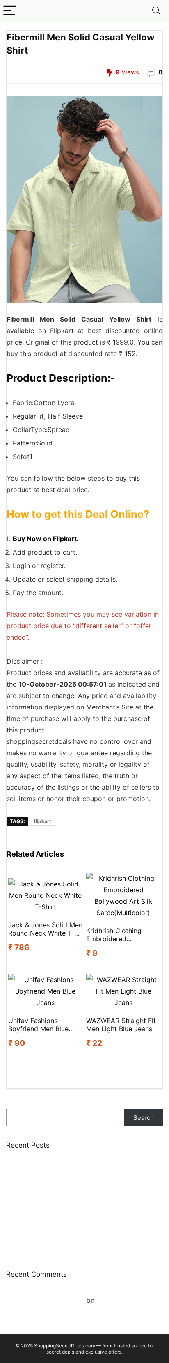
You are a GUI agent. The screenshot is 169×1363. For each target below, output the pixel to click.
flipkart (42, 821)
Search (16, 1105)
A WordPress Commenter (45, 1300)
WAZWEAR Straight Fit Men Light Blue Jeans (121, 1024)
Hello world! (115, 1300)
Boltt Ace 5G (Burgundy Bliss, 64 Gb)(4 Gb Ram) (75, 1247)
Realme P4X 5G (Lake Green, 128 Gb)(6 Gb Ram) (76, 1216)
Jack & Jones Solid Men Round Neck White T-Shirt (45, 929)
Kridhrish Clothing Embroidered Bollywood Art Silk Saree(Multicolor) (115, 935)
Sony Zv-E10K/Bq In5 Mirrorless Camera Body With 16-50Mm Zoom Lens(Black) (80, 1200)
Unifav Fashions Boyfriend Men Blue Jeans (38, 1024)
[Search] (156, 11)
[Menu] (10, 11)
